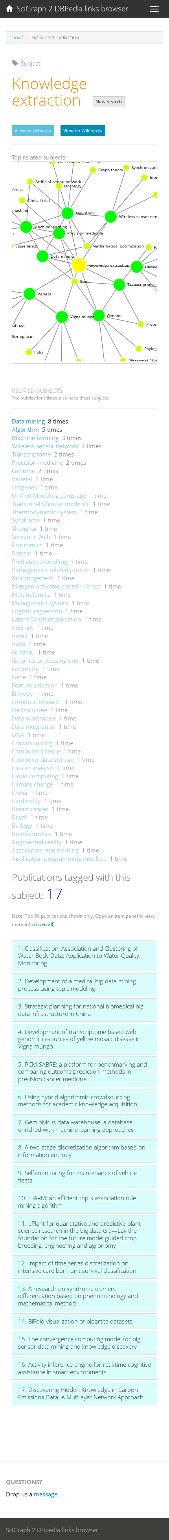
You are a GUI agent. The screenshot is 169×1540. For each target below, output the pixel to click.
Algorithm (25, 429)
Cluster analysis (33, 768)
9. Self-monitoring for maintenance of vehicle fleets (77, 1176)
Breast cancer (30, 809)
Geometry (25, 669)
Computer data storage (43, 759)
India (18, 644)
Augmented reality (37, 842)
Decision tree (29, 710)
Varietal (22, 479)
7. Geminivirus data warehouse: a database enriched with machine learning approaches (76, 1125)
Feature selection (35, 685)
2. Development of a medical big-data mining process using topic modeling (77, 984)
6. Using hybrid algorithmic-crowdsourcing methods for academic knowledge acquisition (77, 1100)
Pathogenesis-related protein (51, 570)
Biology (22, 825)
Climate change (32, 784)
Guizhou (23, 652)
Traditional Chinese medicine (51, 504)
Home (18, 37)
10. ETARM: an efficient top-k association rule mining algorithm (77, 1201)
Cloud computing (35, 776)
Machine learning (35, 438)
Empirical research (37, 702)
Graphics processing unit (45, 660)
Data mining (28, 421)
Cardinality (26, 801)
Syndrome (26, 520)
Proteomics (27, 545)
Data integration (33, 726)
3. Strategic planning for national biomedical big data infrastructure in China (80, 1010)
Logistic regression (37, 611)
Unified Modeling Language (49, 495)
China (19, 792)
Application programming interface (59, 858)
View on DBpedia (33, 130)
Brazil (19, 817)
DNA (18, 735)
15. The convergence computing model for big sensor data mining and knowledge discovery (79, 1342)
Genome (23, 471)
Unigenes (24, 487)
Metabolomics (31, 594)
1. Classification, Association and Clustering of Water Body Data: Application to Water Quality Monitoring (78, 955)
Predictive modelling (39, 561)
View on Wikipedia (83, 130)
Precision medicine (37, 462)
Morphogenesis (33, 578)
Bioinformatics (31, 834)
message (45, 1494)
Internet (22, 627)
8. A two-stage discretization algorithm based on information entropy (81, 1151)
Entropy (22, 693)
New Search (109, 101)
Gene (19, 677)
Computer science (36, 751)
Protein (21, 553)
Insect (20, 636)
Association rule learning (45, 850)
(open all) (44, 924)
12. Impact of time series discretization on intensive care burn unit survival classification (77, 1266)
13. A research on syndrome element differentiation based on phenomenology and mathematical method (78, 1296)
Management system (40, 603)
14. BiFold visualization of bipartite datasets (75, 1321)
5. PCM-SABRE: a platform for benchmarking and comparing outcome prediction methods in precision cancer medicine (82, 1071)
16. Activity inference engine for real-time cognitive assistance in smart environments (84, 1368)
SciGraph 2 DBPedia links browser (70, 9)
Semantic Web (31, 537)
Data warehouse (34, 718)
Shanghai (24, 528)
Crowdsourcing (32, 743)
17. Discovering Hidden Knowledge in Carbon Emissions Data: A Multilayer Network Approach (80, 1393)
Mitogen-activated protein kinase (56, 586)
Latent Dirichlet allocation (46, 619)
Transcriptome (31, 454)
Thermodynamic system (44, 512)
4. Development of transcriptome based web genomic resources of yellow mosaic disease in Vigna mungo (79, 1039)
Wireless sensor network (45, 446)
